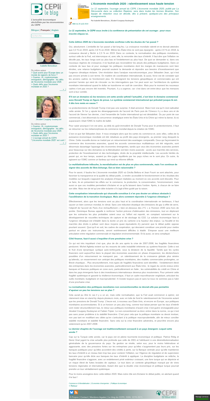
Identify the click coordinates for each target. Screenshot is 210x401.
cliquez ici (82, 34)
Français (45, 30)
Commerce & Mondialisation (79, 383)
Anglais (55, 30)
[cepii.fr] (167, 394)
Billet (74, 24)
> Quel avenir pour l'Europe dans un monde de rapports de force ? (47, 74)
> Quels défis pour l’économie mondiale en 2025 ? (44, 85)
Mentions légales (98, 397)
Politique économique (119, 383)
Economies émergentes (100, 383)
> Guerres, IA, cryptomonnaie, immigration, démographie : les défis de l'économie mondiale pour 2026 (47, 79)
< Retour (73, 386)
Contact (84, 397)
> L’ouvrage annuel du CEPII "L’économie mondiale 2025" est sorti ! (48, 139)
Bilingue (35, 30)
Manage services (202, 397)
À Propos (74, 397)
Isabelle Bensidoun (102, 20)
